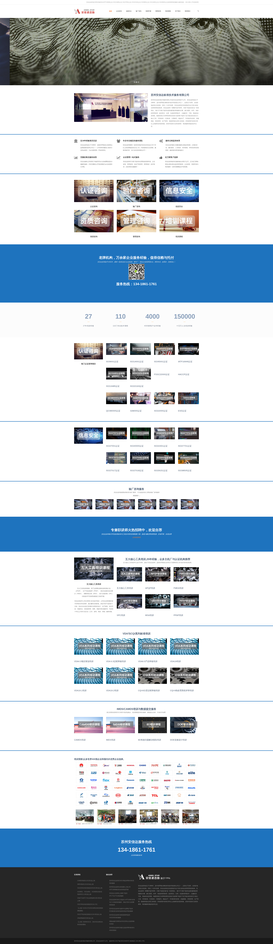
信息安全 (129, 11)
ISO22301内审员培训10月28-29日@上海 (89, 888)
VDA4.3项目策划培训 (83, 661)
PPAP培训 (178, 615)
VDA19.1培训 (80, 690)
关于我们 (178, 11)
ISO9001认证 (112, 361)
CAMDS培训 (80, 740)
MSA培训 (149, 615)
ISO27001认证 (113, 446)
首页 (110, 11)
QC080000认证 (113, 411)
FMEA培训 (178, 588)
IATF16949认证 (185, 361)
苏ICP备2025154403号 (122, 941)
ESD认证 (182, 411)
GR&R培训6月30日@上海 (85, 918)
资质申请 (148, 11)
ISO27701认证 (185, 446)
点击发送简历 (136, 537)
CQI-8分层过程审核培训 (149, 690)
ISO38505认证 (185, 470)
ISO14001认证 (137, 361)
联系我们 (187, 11)
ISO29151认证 (161, 470)
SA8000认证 (136, 411)
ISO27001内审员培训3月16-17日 (87, 904)
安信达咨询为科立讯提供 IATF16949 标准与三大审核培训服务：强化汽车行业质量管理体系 (122, 902)
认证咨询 (119, 11)
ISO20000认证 (137, 446)
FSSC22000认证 (162, 374)
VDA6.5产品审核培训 (147, 661)
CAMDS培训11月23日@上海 (86, 880)
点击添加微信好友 (136, 855)
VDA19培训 (175, 661)
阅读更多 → (136, 495)
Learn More (148, 70)
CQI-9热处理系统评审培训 (182, 690)
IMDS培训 (110, 740)
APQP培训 (150, 588)
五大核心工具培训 (125, 588)
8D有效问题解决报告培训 (149, 740)
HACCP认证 (183, 374)
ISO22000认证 (161, 411)
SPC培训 (121, 615)
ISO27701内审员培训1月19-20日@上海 (89, 914)
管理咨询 (158, 11)
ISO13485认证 (113, 386)
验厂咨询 (138, 11)
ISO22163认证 (137, 386)
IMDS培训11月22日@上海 (85, 884)
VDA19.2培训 (112, 690)
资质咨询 (93, 237)
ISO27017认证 (113, 470)
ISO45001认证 (161, 361)
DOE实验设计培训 (178, 740)
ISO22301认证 (161, 446)
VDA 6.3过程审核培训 (116, 661)
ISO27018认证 (137, 470)
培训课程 (168, 11)
